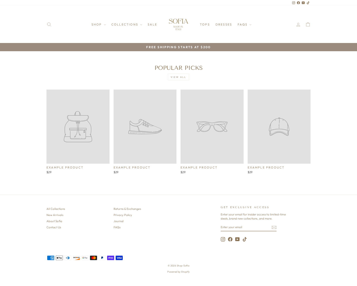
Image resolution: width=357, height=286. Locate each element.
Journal (119, 221)
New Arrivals (54, 215)
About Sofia (54, 221)
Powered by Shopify (178, 271)
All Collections (55, 209)
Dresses (224, 24)
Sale (152, 24)
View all (178, 77)
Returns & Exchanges (127, 209)
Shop (97, 24)
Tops (205, 24)
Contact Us (53, 227)
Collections (125, 24)
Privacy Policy (123, 215)
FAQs (243, 24)
